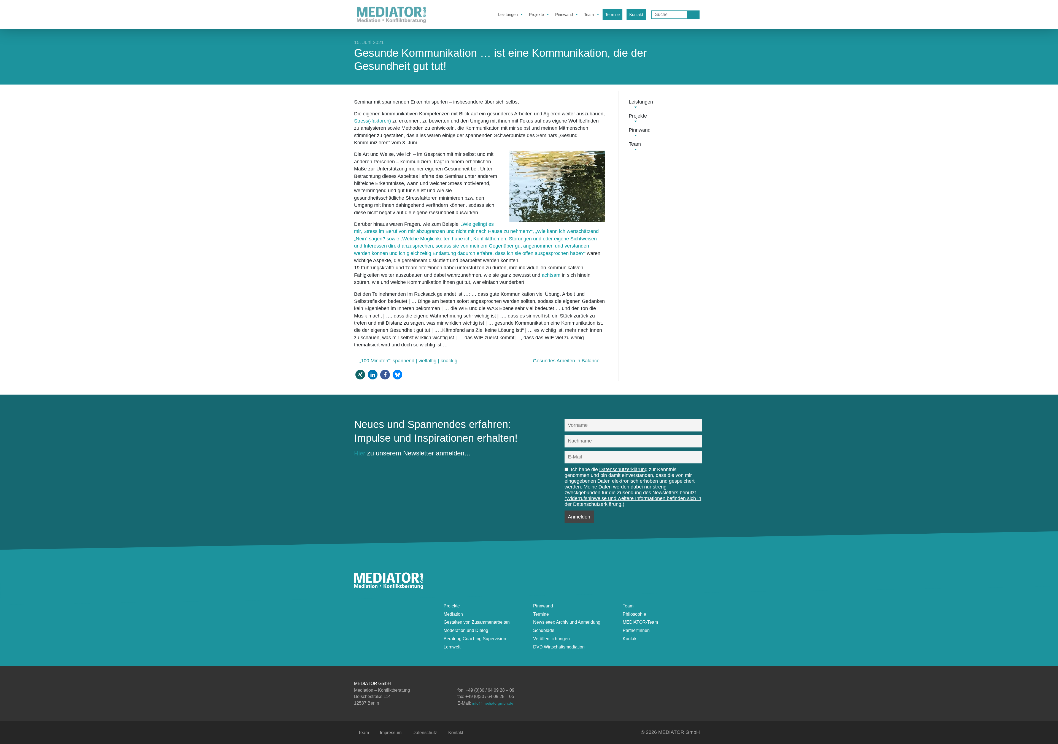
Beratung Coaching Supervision (475, 638)
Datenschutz (424, 732)
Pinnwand (564, 14)
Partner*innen (636, 630)
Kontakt (636, 14)
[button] (360, 374)
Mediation (453, 614)
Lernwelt (452, 647)
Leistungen (508, 14)
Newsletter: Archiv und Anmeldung (566, 622)
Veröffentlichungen (551, 638)
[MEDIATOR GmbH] (388, 586)
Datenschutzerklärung (623, 469)
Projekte (536, 14)
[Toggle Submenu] (635, 106)
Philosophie (634, 614)
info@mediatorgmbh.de (492, 703)
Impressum (390, 732)
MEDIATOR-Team (640, 622)
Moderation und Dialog (466, 630)
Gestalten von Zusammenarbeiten (477, 622)
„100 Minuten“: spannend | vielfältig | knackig (407, 360)
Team (589, 14)
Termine (612, 14)
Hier (359, 453)
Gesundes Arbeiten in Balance (567, 360)
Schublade (543, 630)
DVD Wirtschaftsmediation (559, 647)
